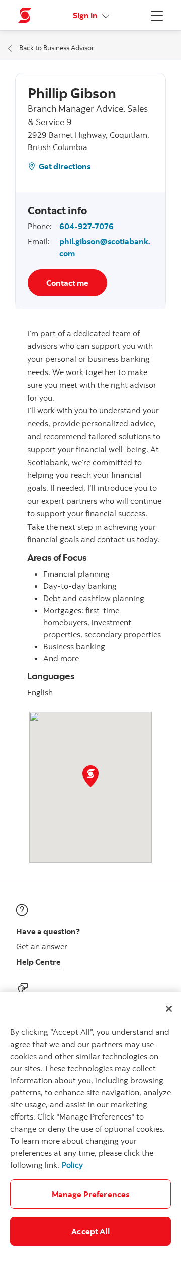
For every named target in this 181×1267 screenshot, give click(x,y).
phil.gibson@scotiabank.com (104, 247)
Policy (72, 1165)
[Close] (169, 1009)
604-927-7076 (86, 226)
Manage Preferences (91, 1194)
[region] (90, 1129)
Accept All (90, 1231)
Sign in (86, 15)
